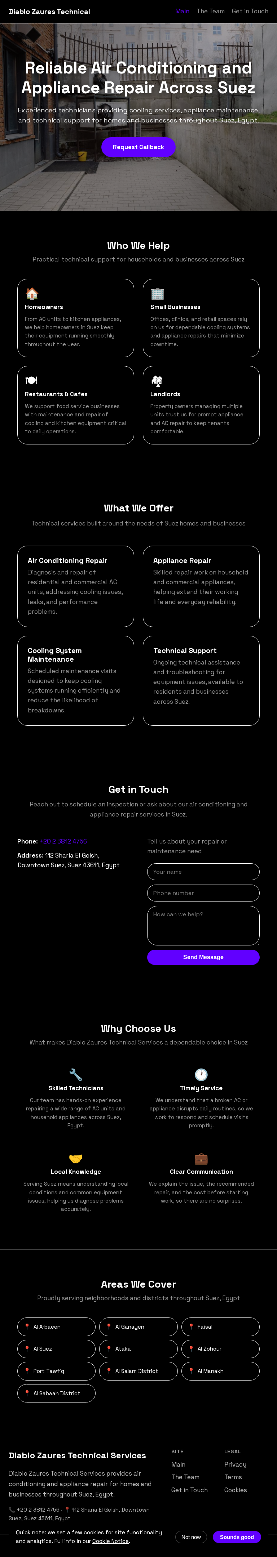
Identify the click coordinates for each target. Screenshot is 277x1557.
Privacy (235, 1464)
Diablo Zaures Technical (49, 11)
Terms (233, 1477)
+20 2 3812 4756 (63, 841)
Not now (191, 1537)
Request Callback (138, 147)
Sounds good (237, 1537)
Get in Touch (250, 11)
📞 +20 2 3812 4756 (34, 1509)
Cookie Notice (110, 1541)
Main (182, 11)
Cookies (235, 1490)
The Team (211, 11)
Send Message (203, 957)
